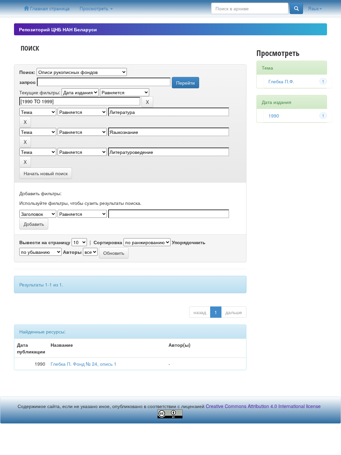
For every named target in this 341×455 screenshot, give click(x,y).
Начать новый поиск (46, 173)
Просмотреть (95, 8)
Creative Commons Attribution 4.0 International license (263, 406)
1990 (273, 115)
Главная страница (49, 8)
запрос (27, 82)
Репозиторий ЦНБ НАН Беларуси (58, 29)
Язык (313, 8)
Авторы (72, 251)
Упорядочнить (188, 242)
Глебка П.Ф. (281, 81)
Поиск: (27, 72)
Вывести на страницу (44, 242)
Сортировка (108, 242)
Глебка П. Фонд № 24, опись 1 (84, 363)
